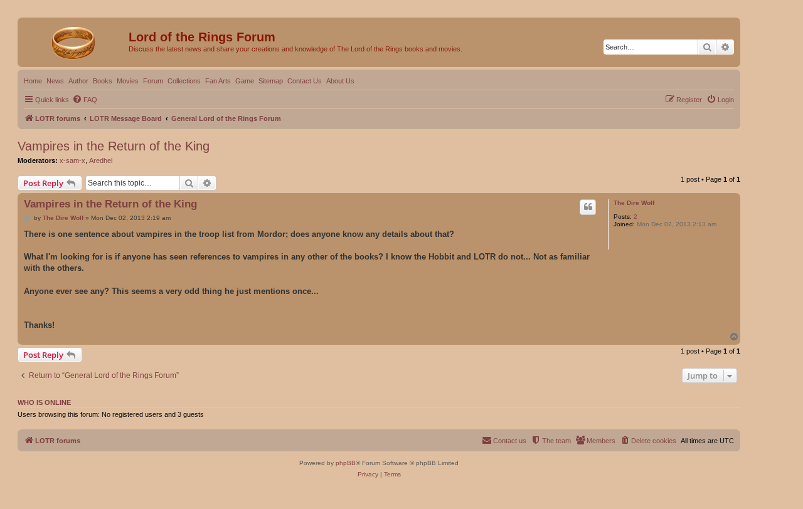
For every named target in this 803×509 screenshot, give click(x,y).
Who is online (44, 402)
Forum (153, 81)
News (55, 81)
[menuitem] (84, 99)
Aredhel (100, 160)
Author (78, 81)
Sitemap (270, 81)
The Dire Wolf (634, 202)
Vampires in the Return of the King (114, 146)
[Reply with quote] (588, 206)
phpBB (346, 462)
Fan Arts (218, 81)
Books (102, 81)
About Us (340, 81)
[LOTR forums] (75, 41)
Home (33, 81)
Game (244, 81)
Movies (128, 81)
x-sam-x (72, 160)
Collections (184, 81)
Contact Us (304, 81)
